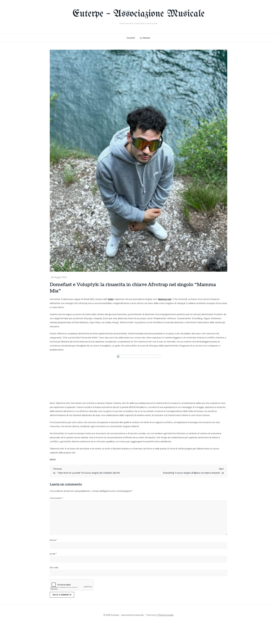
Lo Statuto (145, 38)
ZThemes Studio (165, 615)
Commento (56, 498)
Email (53, 553)
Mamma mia (164, 299)
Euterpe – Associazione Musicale (139, 14)
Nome (53, 540)
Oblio (111, 299)
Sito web (54, 567)
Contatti (131, 38)
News (53, 459)
